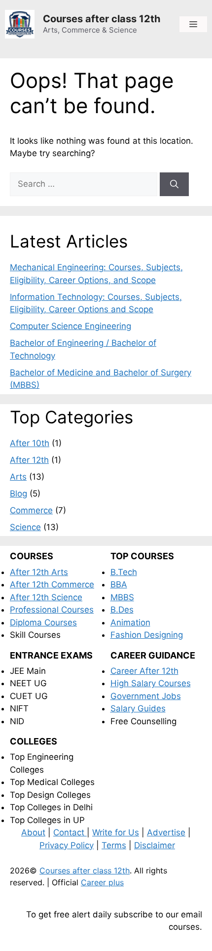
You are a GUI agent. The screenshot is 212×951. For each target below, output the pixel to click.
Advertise (166, 832)
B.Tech (123, 572)
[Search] (174, 184)
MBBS (122, 597)
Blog (18, 493)
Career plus (102, 882)
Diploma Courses (43, 622)
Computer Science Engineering (70, 326)
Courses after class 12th (101, 19)
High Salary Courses (150, 683)
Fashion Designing (146, 635)
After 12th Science (46, 597)
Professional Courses (52, 610)
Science (25, 527)
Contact (70, 832)
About (33, 832)
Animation (130, 622)
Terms (114, 845)
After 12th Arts (39, 572)
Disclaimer (154, 845)
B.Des (122, 610)
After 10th (29, 443)
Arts (18, 477)
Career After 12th (144, 671)
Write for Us (115, 832)
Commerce (31, 510)
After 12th (29, 460)
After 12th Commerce (52, 584)
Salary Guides (138, 708)
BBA (118, 584)
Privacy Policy (66, 845)
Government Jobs (145, 696)
